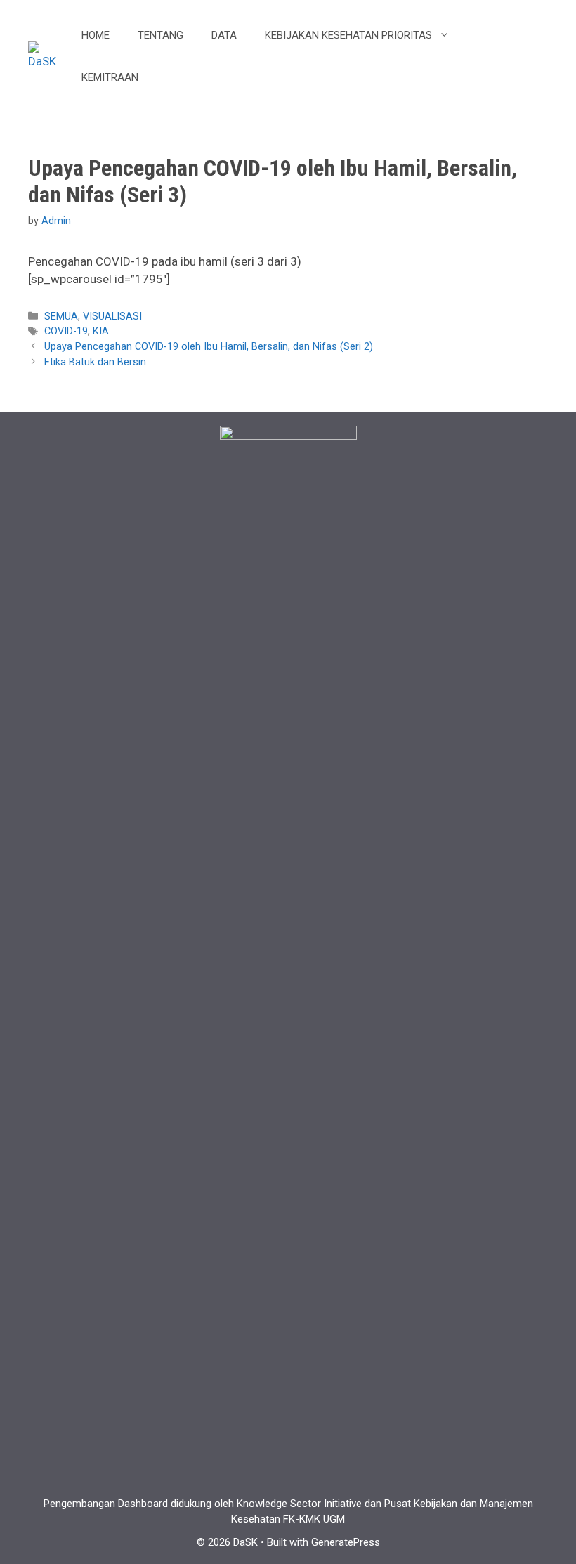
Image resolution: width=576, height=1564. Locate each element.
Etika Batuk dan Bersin (95, 362)
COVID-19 (66, 331)
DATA (224, 35)
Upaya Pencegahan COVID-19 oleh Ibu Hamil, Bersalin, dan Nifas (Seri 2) (208, 347)
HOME (95, 35)
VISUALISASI (112, 316)
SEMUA (61, 316)
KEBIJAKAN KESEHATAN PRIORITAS (348, 35)
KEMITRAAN (109, 77)
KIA (101, 331)
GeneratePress (345, 1542)
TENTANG (160, 35)
